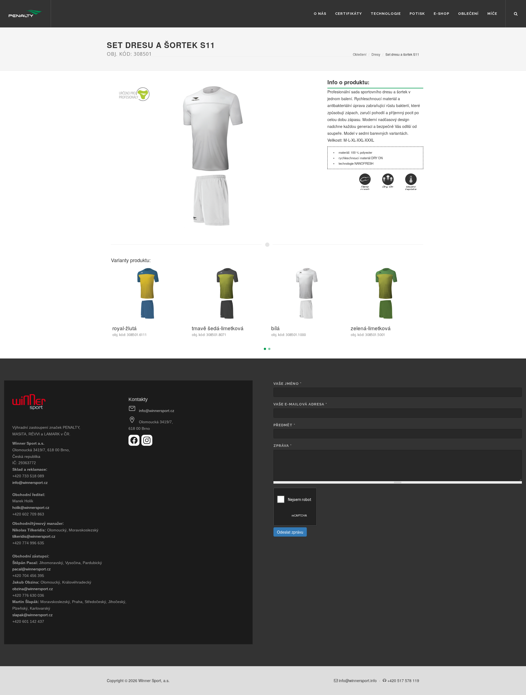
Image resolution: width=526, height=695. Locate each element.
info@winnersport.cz (30, 482)
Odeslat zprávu (290, 532)
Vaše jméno (287, 384)
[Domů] (25, 13)
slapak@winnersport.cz (32, 615)
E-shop (441, 14)
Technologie (386, 14)
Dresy (375, 54)
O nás (320, 14)
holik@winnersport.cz (30, 507)
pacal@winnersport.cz (31, 569)
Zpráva (282, 446)
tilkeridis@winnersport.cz (33, 536)
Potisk (417, 14)
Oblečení (468, 14)
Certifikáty (348, 14)
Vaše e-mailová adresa (300, 404)
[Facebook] (134, 444)
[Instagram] (146, 444)
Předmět (284, 425)
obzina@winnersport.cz (32, 589)
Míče (492, 14)
